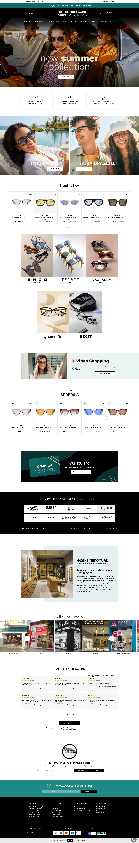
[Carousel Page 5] (71, 662)
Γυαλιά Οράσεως (39, 21)
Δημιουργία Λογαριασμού (80, 808)
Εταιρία (54, 807)
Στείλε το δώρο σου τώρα (80, 472)
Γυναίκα (81, 770)
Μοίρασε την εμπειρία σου (69, 723)
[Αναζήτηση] (42, 13)
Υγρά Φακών (93, 21)
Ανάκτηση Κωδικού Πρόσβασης (82, 810)
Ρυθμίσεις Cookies (80, 840)
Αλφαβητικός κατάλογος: (28, 528)
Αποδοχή (70, 840)
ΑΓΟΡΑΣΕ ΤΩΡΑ (55, 169)
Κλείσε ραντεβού (105, 373)
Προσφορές (104, 21)
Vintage (49, 21)
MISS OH (93, 216)
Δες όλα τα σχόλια (69, 715)
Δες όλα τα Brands (85, 499)
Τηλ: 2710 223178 (100, 807)
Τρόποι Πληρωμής (34, 810)
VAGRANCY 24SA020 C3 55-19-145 (44, 219)
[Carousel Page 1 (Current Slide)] (68, 227)
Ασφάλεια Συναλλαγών (35, 812)
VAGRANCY (45, 216)
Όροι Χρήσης (55, 808)
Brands (112, 21)
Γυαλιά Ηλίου (27, 21)
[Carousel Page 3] (68, 662)
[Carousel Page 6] (72, 662)
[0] (105, 14)
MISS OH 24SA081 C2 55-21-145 (92, 219)
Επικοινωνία (55, 820)
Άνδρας (96, 770)
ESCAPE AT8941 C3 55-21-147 (68, 219)
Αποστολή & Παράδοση (35, 808)
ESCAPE (69, 216)
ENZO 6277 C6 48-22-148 (20, 218)
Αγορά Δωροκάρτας (34, 816)
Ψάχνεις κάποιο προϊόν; (58, 814)
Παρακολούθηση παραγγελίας (107, 1)
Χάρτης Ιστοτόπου (56, 818)
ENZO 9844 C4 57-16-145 (20, 427)
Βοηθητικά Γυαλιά (60, 21)
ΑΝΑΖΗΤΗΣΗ (89, 791)
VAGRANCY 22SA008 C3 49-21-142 (117, 219)
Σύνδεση (76, 807)
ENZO (21, 216)
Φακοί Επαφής (73, 21)
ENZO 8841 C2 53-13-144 (117, 427)
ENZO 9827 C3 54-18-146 (93, 427)
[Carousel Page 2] (70, 227)
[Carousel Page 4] (70, 662)
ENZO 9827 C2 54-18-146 (68, 427)
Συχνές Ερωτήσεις (56, 812)
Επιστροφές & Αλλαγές (35, 814)
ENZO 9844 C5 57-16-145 (44, 427)
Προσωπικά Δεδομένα (57, 810)
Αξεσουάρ (83, 21)
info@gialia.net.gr (100, 808)
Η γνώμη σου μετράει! (57, 816)
